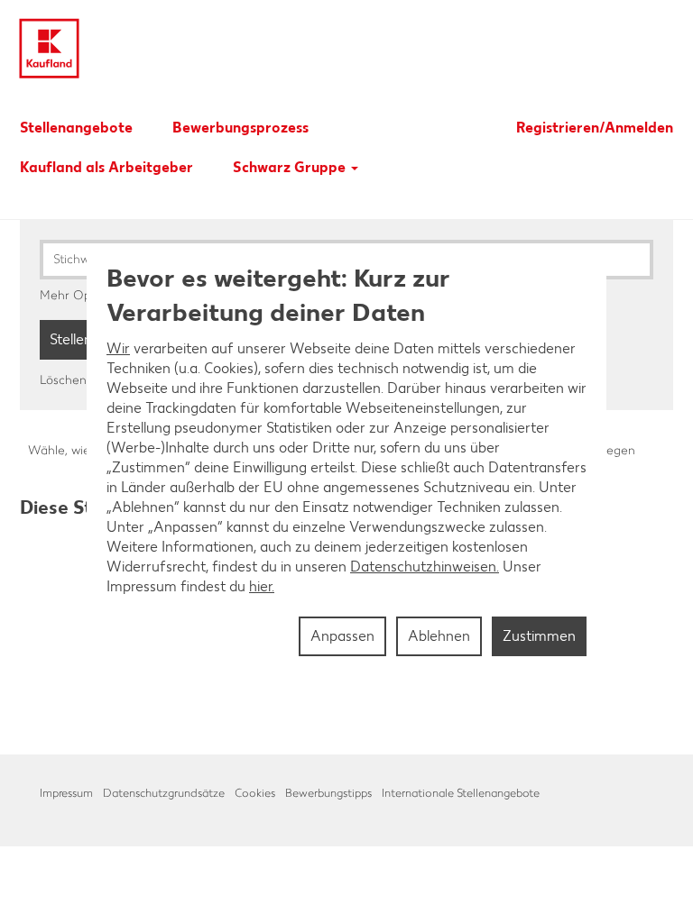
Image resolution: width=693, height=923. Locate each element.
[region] (346, 461)
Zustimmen (539, 635)
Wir (118, 348)
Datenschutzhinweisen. (424, 566)
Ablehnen (439, 635)
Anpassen (342, 635)
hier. (261, 586)
